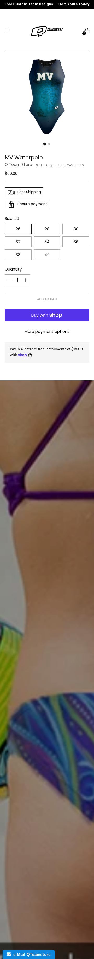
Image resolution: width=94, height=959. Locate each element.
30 (76, 229)
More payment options (47, 331)
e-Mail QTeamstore (30, 954)
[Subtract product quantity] (9, 280)
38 (18, 254)
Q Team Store (18, 164)
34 (47, 242)
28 (47, 229)
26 (18, 229)
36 (76, 242)
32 (18, 242)
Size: (12, 218)
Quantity (13, 269)
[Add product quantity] (25, 280)
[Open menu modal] (7, 30)
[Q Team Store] (47, 30)
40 (47, 254)
